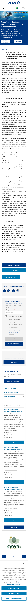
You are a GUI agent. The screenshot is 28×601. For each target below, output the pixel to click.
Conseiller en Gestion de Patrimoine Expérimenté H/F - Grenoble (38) (12, 448)
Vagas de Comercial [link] (9, 396)
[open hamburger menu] (3, 8)
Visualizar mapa (10, 277)
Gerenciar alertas (14, 343)
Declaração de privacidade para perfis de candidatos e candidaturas (15, 332)
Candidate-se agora (6, 41)
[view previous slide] (4, 556)
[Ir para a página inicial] (14, 2)
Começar (14, 362)
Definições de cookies (14, 599)
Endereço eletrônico (9, 310)
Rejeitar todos (14, 593)
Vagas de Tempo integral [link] (11, 392)
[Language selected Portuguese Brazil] (18, 8)
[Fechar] (23, 563)
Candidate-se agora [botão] (14, 265)
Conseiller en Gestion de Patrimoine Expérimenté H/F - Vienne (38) (12, 410)
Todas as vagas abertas (14, 381)
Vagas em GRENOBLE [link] (10, 388)
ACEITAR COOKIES (14, 588)
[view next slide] (24, 556)
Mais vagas (14, 527)
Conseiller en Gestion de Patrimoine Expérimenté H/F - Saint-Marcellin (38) (12, 488)
